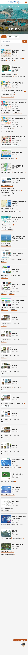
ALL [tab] (4, 37)
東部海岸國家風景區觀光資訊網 (14, 2)
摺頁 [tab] (10, 37)
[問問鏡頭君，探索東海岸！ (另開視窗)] (23, 645)
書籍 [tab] (16, 37)
